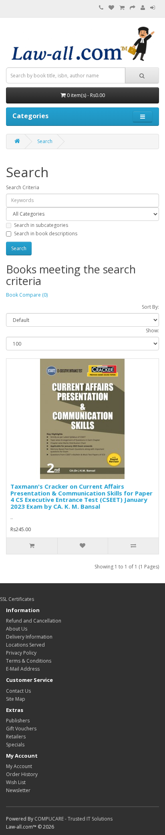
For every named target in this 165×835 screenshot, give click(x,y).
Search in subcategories (41, 225)
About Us (16, 628)
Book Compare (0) (27, 294)
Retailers (16, 736)
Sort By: (150, 306)
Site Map (15, 698)
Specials (15, 744)
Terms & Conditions (28, 660)
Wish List (16, 782)
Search (44, 141)
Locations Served (25, 644)
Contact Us (18, 690)
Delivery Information (29, 636)
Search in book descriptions (45, 233)
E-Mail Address (23, 668)
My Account (19, 766)
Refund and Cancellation (33, 620)
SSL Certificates (17, 599)
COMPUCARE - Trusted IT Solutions (73, 818)
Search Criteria (22, 187)
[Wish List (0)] (111, 7)
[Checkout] (132, 7)
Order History (22, 774)
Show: (152, 330)
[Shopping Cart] (122, 7)
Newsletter (18, 790)
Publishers (18, 720)
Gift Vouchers (21, 728)
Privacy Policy (21, 652)
